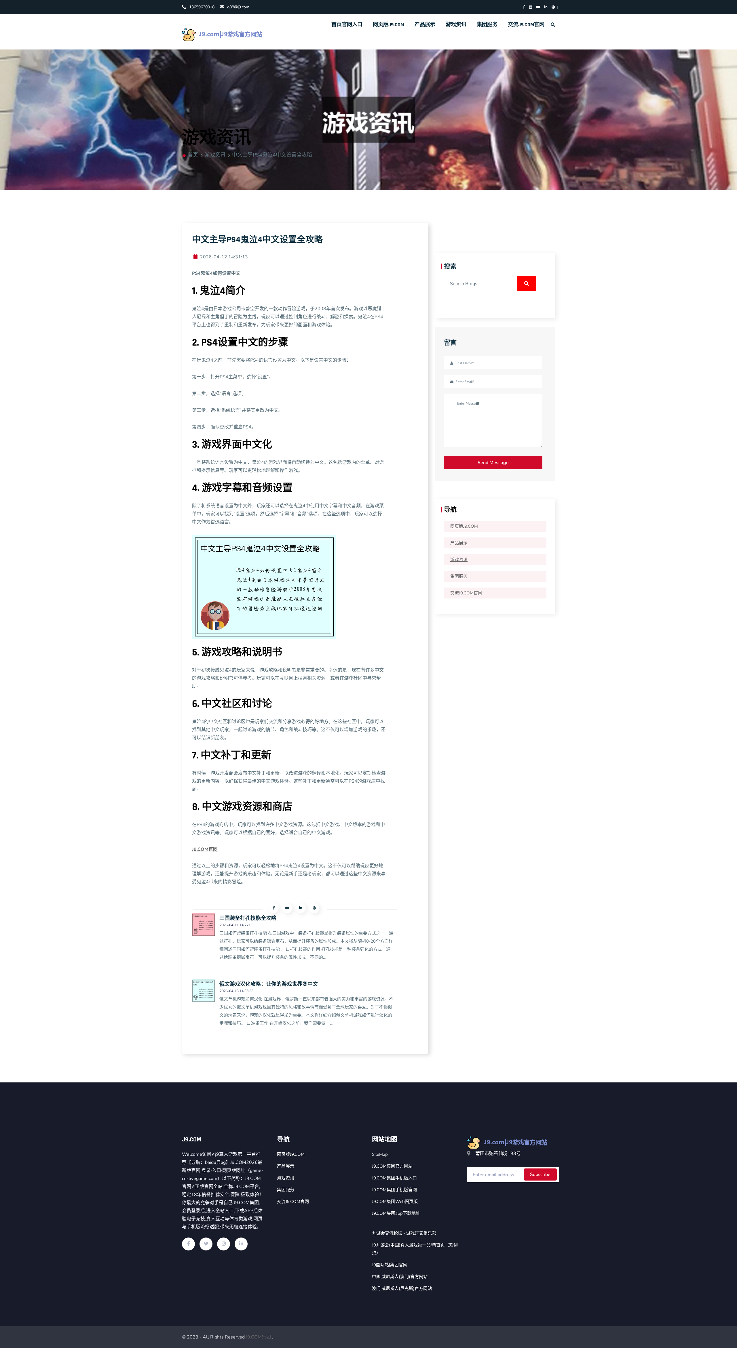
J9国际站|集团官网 (389, 1265)
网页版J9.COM (388, 24)
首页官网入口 (346, 24)
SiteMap (380, 1154)
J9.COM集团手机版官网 (394, 1190)
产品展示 (425, 24)
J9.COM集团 (258, 1337)
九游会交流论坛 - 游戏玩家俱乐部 (404, 1233)
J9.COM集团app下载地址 (396, 1213)
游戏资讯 (456, 24)
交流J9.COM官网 (526, 24)
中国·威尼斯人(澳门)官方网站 (400, 1277)
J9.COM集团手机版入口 (394, 1178)
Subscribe (540, 1174)
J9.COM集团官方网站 (392, 1166)
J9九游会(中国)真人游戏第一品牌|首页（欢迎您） (415, 1249)
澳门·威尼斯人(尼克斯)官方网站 (402, 1288)
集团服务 (487, 24)
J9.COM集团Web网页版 (395, 1201)
